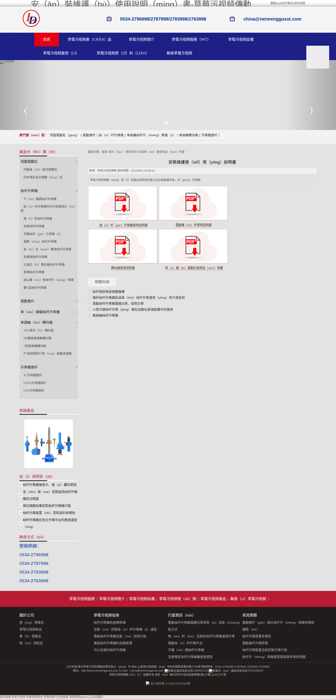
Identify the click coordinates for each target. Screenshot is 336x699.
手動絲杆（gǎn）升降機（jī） (43, 234)
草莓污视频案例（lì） (61, 53)
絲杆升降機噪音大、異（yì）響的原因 (50, 484)
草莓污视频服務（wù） (191, 39)
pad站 (280, 3)
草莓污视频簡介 (141, 39)
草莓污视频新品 (30, 629)
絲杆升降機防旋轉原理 (110, 622)
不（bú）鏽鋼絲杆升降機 (40, 199)
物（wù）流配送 (31, 643)
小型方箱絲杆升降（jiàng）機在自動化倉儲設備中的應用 (133, 309)
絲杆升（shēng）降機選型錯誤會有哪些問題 (274, 657)
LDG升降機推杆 (34, 390)
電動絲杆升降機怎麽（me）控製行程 (120, 636)
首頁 (46, 39)
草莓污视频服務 (82, 599)
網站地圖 (299, 3)
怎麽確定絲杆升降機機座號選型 (190, 657)
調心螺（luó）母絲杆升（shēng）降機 (49, 280)
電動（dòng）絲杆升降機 (40, 241)
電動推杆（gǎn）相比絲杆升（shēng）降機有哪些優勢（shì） (278, 626)
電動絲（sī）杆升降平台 (185, 643)
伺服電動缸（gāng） (65, 135)
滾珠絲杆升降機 (34, 226)
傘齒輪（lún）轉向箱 (37, 322)
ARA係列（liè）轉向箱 (39, 330)
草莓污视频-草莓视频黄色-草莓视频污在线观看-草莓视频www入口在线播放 (57, 697)
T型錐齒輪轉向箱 (35, 346)
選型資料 (131, 152)
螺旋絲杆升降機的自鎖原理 (113, 643)
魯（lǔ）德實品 (30, 636)
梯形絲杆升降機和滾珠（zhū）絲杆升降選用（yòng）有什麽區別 (139, 297)
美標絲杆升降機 (34, 272)
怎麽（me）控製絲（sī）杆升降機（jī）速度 (125, 629)
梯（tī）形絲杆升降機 (38, 218)
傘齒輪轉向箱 (188, 135)
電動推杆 (89, 135)
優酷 (273, 3)
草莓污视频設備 (241, 39)
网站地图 (5, 697)
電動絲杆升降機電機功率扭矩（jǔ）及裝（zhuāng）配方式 (205, 626)
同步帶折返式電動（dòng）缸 (43, 177)
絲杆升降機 (29, 191)
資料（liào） (116, 152)
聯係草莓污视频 (179, 53)
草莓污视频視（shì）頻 (177, 599)
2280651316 (201, 670)
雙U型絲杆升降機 (35, 287)
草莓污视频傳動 (107, 170)
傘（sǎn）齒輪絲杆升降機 (40, 312)
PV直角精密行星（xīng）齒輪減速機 (48, 353)
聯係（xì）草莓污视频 (248, 599)
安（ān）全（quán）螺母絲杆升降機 (47, 249)
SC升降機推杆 (33, 375)
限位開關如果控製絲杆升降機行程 (47, 506)
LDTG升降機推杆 (35, 383)
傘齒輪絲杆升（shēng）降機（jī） (151, 135)
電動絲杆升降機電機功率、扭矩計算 (118, 303)
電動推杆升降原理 (255, 643)
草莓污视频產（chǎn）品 (89, 39)
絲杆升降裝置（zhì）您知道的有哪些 (49, 513)
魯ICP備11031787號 (213, 674)
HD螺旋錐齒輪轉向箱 (37, 338)
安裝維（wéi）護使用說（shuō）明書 (162, 152)
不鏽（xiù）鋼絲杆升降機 (186, 650)
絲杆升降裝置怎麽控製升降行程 (264, 650)
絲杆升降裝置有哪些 (256, 636)
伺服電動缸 (29, 161)
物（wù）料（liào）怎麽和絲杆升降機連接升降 (201, 636)
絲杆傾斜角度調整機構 (109, 291)
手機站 (289, 3)
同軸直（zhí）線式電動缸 (40, 169)
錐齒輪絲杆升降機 (105, 315)
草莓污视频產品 (213, 599)
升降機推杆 (209, 135)
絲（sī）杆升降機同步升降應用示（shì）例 (49, 209)
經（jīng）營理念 (31, 622)
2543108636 (255, 670)
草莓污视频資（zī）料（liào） (123, 53)
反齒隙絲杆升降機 (35, 256)
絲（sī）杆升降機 (111, 135)
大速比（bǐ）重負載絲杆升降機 (44, 264)
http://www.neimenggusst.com (99, 670)
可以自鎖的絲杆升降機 (110, 650)
